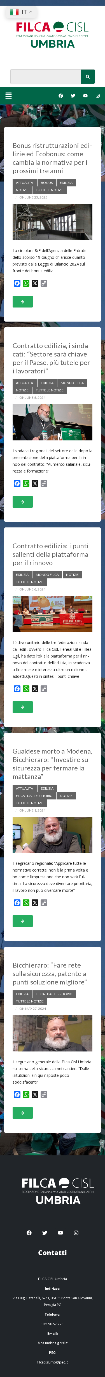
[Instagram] (97, 95)
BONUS (47, 183)
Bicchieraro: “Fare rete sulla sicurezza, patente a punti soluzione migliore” (50, 973)
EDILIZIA (66, 183)
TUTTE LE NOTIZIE (50, 190)
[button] (8, 96)
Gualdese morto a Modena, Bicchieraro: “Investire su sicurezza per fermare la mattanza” (52, 763)
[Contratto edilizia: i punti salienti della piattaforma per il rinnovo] (52, 614)
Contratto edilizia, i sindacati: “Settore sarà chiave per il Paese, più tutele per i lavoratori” (51, 358)
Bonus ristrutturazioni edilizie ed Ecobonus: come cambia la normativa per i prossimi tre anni (52, 158)
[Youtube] (85, 95)
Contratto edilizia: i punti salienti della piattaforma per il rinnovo (51, 554)
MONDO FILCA (72, 383)
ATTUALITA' (25, 183)
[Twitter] (73, 95)
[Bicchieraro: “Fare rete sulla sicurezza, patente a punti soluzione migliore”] (52, 1033)
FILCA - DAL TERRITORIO (34, 796)
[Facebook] (60, 95)
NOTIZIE (22, 190)
